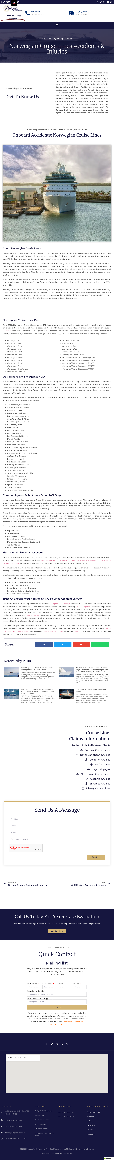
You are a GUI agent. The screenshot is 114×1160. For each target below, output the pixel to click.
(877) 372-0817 (36, 12)
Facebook (90, 1116)
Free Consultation (41, 1124)
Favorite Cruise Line (36, 991)
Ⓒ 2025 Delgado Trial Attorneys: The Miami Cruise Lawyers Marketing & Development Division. (57, 1149)
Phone (76, 984)
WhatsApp (91, 1134)
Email (60, 984)
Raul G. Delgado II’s (83, 607)
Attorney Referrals (41, 1129)
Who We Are (39, 1115)
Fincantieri (7, 331)
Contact (77, 631)
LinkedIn (90, 1130)
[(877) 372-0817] (27, 13)
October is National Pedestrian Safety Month (91, 690)
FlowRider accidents (21, 631)
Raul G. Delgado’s (34, 615)
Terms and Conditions (51, 1153)
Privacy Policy (66, 1153)
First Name (32, 984)
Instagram (91, 1125)
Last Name (47, 984)
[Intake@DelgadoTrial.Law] (71, 13)
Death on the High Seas (53, 631)
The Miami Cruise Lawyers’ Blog (44, 1134)
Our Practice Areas (42, 1120)
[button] (57, 25)
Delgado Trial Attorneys (60, 604)
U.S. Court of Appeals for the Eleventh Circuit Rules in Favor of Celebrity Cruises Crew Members (38, 691)
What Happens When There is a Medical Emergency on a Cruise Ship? (37, 669)
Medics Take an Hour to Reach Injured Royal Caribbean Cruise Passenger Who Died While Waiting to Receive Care (92, 670)
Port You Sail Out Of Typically (40, 998)
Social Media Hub (93, 1112)
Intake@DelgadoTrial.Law (82, 12)
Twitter (89, 1121)
